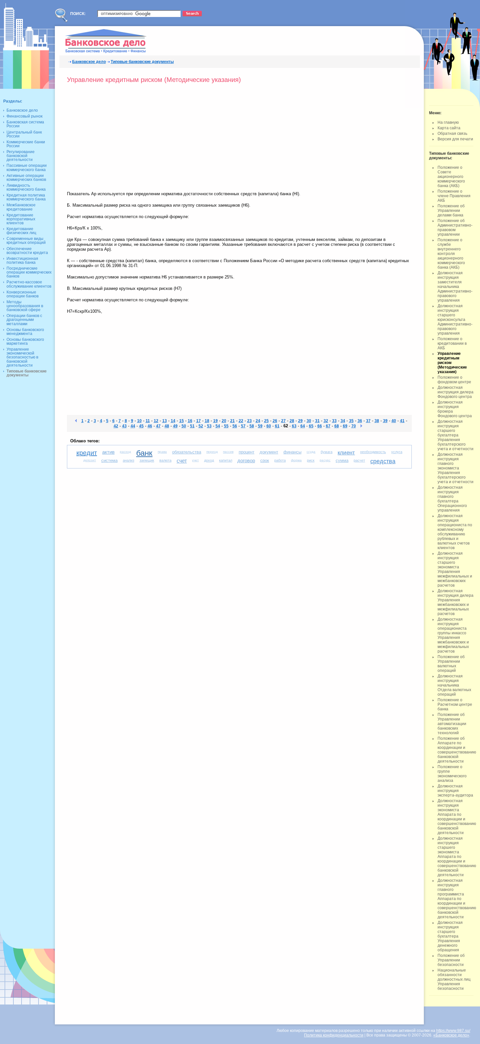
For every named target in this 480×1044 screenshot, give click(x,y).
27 (283, 421)
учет (195, 460)
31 (317, 421)
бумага (326, 452)
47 (158, 426)
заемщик (146, 460)
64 (302, 426)
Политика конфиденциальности (333, 1035)
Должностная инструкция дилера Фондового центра (455, 392)
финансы (292, 452)
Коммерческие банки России (26, 144)
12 (156, 421)
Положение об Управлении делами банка (451, 210)
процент (246, 452)
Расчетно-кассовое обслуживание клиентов (29, 284)
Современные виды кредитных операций (26, 240)
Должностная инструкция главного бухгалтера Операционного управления (452, 499)
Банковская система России (25, 124)
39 (385, 421)
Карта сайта (449, 128)
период (212, 451)
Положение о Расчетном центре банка (455, 704)
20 (224, 421)
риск (310, 460)
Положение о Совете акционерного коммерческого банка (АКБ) (451, 176)
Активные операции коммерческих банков (26, 177)
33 (334, 421)
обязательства (186, 452)
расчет (359, 460)
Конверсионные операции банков (23, 294)
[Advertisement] (122, 139)
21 (232, 421)
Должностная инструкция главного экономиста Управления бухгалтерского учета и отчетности (455, 468)
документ (269, 452)
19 (215, 421)
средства (382, 461)
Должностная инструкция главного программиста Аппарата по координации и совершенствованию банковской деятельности (457, 898)
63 (294, 426)
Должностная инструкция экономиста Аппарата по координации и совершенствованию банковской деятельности (457, 817)
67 (328, 426)
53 (209, 426)
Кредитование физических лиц (21, 231)
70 (353, 426)
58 (251, 426)
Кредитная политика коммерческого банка (26, 197)
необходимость (373, 452)
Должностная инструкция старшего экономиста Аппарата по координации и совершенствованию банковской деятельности (457, 856)
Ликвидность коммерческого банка (26, 187)
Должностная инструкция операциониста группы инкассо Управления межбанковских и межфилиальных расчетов (453, 635)
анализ (128, 460)
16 (190, 421)
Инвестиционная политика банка (22, 260)
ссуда (311, 451)
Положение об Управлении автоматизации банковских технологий (452, 723)
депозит (89, 460)
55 (226, 426)
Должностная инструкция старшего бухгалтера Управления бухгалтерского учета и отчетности (455, 435)
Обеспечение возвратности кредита (27, 250)
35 (351, 421)
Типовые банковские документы (142, 61)
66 (319, 426)
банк (144, 453)
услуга (396, 452)
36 (360, 421)
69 (345, 426)
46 (150, 426)
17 (198, 421)
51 (192, 426)
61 (277, 426)
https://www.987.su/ (453, 1030)
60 (268, 426)
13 (164, 421)
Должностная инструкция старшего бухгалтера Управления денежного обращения (450, 936)
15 (181, 421)
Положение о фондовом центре (454, 379)
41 (402, 421)
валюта (165, 460)
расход (125, 451)
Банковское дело (89, 61)
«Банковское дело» (451, 1035)
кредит (86, 452)
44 (133, 426)
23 (249, 421)
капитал (225, 460)
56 (234, 426)
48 (167, 426)
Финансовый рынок (24, 116)
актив (108, 452)
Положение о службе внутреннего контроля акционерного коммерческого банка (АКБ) (451, 254)
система (109, 460)
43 (124, 426)
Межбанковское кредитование (21, 207)
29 (300, 421)
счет (182, 461)
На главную (448, 122)
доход (209, 460)
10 (139, 421)
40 (394, 421)
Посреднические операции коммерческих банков (29, 272)
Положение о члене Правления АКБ (454, 196)
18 (207, 421)
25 (266, 421)
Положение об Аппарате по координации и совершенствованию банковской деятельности (457, 750)
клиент (346, 453)
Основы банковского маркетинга (25, 341)
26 (275, 421)
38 (377, 421)
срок (264, 460)
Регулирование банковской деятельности (21, 156)
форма (296, 460)
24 (258, 421)
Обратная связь (452, 133)
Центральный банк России (24, 134)
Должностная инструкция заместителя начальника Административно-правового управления (455, 287)
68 (336, 426)
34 (343, 421)
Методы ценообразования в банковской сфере (25, 306)
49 (175, 426)
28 (292, 421)
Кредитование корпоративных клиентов (21, 219)
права (162, 451)
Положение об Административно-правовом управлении (455, 227)
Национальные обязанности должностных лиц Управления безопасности (454, 979)
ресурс (325, 460)
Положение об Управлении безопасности (451, 960)
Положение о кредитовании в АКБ (452, 343)
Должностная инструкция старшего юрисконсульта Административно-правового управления (455, 320)
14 (173, 421)
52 (201, 426)
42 (116, 426)
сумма (342, 460)
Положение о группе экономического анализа (452, 774)
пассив (228, 451)
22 (241, 421)
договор (246, 460)
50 (184, 426)
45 (141, 426)
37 (368, 421)
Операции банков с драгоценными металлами (24, 319)
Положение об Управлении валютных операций (451, 664)
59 (260, 426)
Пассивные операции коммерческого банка (27, 167)
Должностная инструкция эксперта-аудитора (455, 791)
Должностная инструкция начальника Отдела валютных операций (454, 685)
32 (326, 421)
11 (148, 421)
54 (218, 426)
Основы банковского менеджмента (25, 331)
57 (243, 426)
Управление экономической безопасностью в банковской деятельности (22, 357)
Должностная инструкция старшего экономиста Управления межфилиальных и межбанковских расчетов (455, 569)
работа (280, 460)
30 (309, 421)
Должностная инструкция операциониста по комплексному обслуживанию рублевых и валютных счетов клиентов (455, 532)
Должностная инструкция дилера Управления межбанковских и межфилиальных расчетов (455, 602)
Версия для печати (455, 139)
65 (311, 426)
